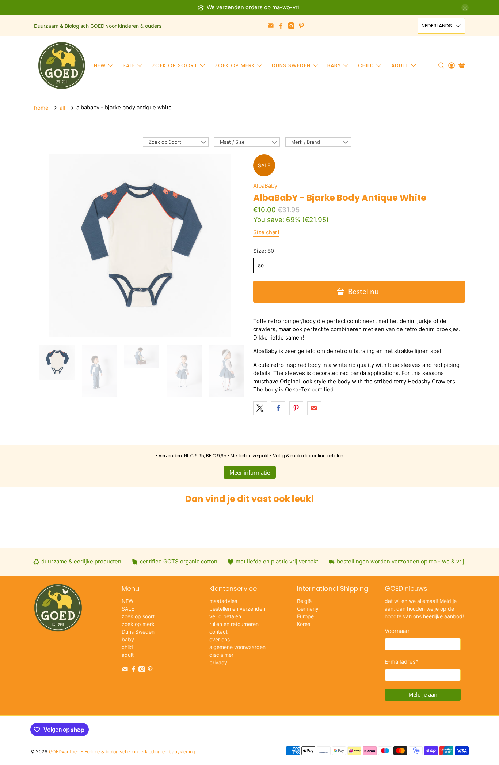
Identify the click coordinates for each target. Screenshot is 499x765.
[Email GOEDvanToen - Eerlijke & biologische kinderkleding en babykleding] (270, 25)
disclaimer (221, 655)
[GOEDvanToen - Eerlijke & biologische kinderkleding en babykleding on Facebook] (281, 25)
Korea (304, 624)
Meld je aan (422, 694)
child (366, 65)
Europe (305, 616)
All (62, 107)
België (304, 601)
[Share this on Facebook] (278, 408)
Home (41, 107)
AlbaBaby (265, 185)
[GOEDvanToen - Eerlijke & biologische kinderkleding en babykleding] (61, 65)
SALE (129, 65)
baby (334, 65)
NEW (100, 65)
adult (400, 65)
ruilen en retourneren (234, 624)
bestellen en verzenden (237, 608)
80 (261, 266)
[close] (465, 7)
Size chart (266, 232)
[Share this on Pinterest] (296, 408)
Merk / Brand (305, 142)
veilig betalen (225, 616)
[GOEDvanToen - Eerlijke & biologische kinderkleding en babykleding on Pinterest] (301, 25)
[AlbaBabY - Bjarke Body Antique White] (140, 245)
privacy (218, 662)
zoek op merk (235, 65)
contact (218, 632)
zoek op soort (175, 65)
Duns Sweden (291, 65)
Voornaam (398, 630)
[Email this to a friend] (314, 408)
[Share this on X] (260, 408)
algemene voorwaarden (237, 647)
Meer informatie (249, 472)
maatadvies (223, 601)
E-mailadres (402, 661)
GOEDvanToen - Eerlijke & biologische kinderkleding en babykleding (122, 751)
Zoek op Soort (165, 142)
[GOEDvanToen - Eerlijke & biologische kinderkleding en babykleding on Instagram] (291, 25)
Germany (308, 608)
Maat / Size (232, 142)
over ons (219, 639)
